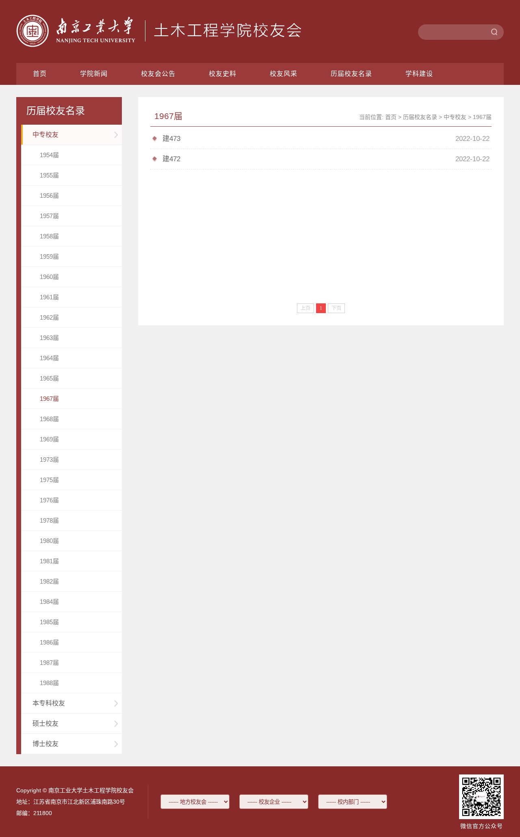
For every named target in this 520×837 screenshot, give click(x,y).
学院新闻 (94, 73)
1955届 (49, 175)
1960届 (49, 276)
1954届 (49, 154)
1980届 (49, 540)
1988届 (49, 682)
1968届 (49, 418)
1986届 (49, 642)
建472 (171, 159)
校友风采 (283, 73)
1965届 (49, 378)
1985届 (49, 622)
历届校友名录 (351, 73)
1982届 (49, 581)
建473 (171, 139)
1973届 (49, 459)
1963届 (49, 337)
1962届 (49, 317)
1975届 (49, 479)
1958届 (49, 236)
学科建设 (419, 73)
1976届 (49, 500)
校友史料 (222, 73)
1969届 (49, 439)
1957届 (49, 215)
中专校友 (455, 117)
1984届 (49, 601)
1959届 (49, 256)
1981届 (49, 561)
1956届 (49, 195)
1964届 (49, 358)
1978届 (49, 520)
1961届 (49, 297)
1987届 (49, 662)
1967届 (49, 398)
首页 (40, 73)
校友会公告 (158, 73)
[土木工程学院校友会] (158, 44)
